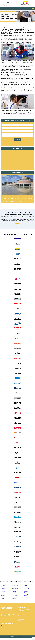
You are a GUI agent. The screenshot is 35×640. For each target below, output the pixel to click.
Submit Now (17, 139)
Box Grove (3, 588)
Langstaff (14, 591)
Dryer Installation (21, 615)
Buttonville (3, 591)
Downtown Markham (16, 585)
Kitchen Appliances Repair (22, 611)
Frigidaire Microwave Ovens (8, 89)
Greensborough (15, 588)
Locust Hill (14, 592)
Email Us (4, 625)
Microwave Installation (22, 616)
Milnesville (14, 598)
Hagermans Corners (16, 589)
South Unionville (26, 588)
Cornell (3, 598)
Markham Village (15, 595)
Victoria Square (26, 594)
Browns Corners (4, 589)
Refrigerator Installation (22, 618)
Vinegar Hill (26, 595)
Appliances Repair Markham (23, 636)
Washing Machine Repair (22, 614)
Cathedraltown (4, 595)
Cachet (3, 592)
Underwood (26, 591)
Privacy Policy (20, 620)
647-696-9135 (4, 627)
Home (2, 10)
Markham (14, 594)
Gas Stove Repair (21, 610)
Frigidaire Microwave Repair (8, 10)
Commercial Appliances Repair (23, 609)
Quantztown (26, 585)
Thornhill (25, 589)
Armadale (3, 585)
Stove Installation (21, 619)
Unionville (25, 592)
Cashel (3, 594)
